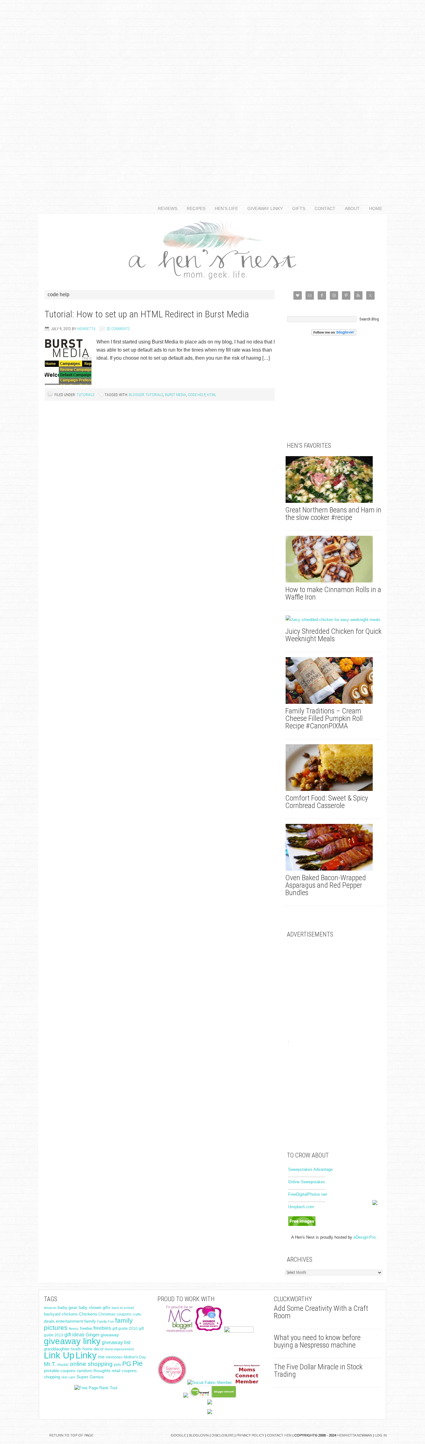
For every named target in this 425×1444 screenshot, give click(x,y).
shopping (52, 1377)
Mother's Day (135, 1357)
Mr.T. (50, 1364)
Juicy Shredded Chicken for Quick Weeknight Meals (333, 635)
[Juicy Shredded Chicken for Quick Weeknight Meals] (333, 619)
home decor (93, 1349)
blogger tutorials (146, 395)
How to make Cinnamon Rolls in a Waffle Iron (333, 593)
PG (126, 1363)
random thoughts (93, 1370)
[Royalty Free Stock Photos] (301, 1224)
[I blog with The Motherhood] (239, 1331)
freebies (102, 1328)
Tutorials (85, 395)
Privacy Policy (250, 1435)
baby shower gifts (94, 1307)
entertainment (69, 1321)
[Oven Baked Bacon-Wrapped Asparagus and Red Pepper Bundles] (333, 847)
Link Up (59, 1355)
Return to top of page (71, 1435)
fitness (74, 1328)
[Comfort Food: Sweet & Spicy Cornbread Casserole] (333, 767)
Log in (381, 1435)
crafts (137, 1314)
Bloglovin (199, 1435)
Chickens (88, 1313)
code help (196, 395)
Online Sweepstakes (306, 1182)
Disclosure (223, 1435)
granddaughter (56, 1349)
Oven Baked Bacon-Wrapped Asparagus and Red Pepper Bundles (325, 885)
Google (178, 1435)
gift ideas (74, 1334)
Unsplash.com (301, 1206)
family (90, 1321)
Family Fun (105, 1321)
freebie (86, 1328)
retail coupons (124, 1371)
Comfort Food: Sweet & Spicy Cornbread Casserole (326, 802)
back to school (123, 1308)
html (211, 395)
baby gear (67, 1307)
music (63, 1364)
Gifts (296, 208)
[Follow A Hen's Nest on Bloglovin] (333, 334)
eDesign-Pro (364, 1237)
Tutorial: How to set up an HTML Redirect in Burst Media (146, 314)
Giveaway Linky (263, 208)
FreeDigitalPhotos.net (307, 1194)
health (76, 1349)
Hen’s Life (224, 208)
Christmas (106, 1314)
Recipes (193, 208)
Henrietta (86, 329)
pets (117, 1365)
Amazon (50, 1308)
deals (49, 1321)
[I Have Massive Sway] (185, 1396)
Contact (322, 208)
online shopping (91, 1364)
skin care (68, 1377)
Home (375, 208)
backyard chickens (61, 1314)
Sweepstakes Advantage (310, 1169)
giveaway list (116, 1342)
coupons (124, 1314)
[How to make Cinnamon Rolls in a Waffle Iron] (333, 559)
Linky (86, 1355)
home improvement (119, 1349)
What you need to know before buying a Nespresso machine (317, 1341)
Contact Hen (279, 1435)
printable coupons (60, 1370)
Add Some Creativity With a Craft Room (321, 1312)
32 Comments (117, 329)
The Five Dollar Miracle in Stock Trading (318, 1370)
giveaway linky (72, 1341)
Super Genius (90, 1377)
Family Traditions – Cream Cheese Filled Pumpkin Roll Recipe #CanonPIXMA (324, 718)
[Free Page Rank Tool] (95, 1388)
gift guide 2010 (125, 1328)
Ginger (92, 1334)
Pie (138, 1363)
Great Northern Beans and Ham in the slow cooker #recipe (333, 514)
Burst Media (175, 395)
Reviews (165, 208)
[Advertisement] (212, 93)
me (101, 1356)
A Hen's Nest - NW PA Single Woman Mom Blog (212, 249)
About (350, 208)
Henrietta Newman (354, 1435)
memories (114, 1357)
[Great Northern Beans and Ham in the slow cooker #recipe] (333, 479)
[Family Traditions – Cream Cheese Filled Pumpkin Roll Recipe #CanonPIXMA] (333, 680)
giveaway (109, 1334)
